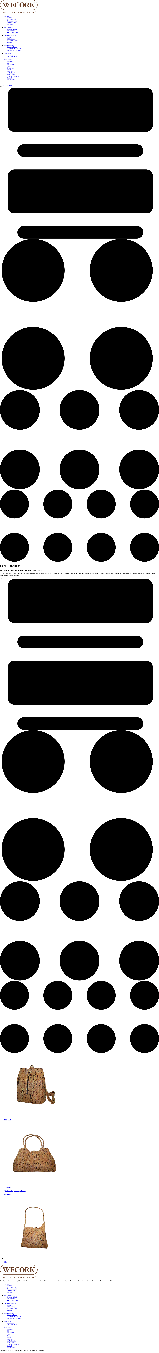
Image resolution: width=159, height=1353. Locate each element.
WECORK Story (12, 56)
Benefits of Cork (12, 29)
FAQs (9, 69)
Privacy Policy (11, 79)
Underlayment (11, 19)
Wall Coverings (11, 22)
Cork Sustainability (12, 32)
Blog (8, 63)
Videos (9, 66)
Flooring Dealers (12, 47)
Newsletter (10, 61)
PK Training (11, 64)
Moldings (10, 71)
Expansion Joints (12, 21)
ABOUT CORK (9, 27)
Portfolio (9, 78)
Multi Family (11, 39)
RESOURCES (8, 60)
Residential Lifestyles (10, 35)
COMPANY (7, 53)
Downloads (10, 68)
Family (9, 37)
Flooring (9, 17)
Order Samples (11, 73)
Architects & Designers (14, 48)
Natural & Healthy (12, 40)
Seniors (9, 42)
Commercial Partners (10, 45)
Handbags (10, 24)
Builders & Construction (14, 50)
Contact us (10, 55)
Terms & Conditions (13, 76)
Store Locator (11, 74)
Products (6, 16)
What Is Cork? (11, 31)
